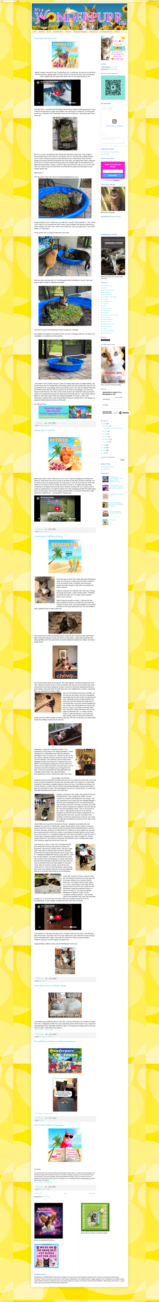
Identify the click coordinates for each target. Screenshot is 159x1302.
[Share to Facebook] (53, 423)
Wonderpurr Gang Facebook (111, 152)
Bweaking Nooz (58, 31)
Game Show (106, 310)
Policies (117, 31)
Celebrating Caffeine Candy (48, 536)
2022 (104, 447)
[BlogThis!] (50, 423)
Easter (104, 306)
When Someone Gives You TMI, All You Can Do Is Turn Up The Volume (116, 487)
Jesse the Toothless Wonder (111, 315)
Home (35, 31)
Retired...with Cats (108, 324)
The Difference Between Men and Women (55, 1041)
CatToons (68, 31)
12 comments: (40, 1034)
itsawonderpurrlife (108, 143)
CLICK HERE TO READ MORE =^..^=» (45, 1029)
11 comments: (40, 1117)
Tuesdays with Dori (106, 31)
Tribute (105, 328)
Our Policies (106, 469)
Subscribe (113, 175)
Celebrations (106, 301)
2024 (104, 423)
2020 (104, 453)
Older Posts (92, 1193)
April (105, 434)
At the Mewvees (107, 285)
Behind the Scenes (44, 531)
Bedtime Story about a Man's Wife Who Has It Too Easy (116, 504)
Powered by (109, 180)
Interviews (105, 312)
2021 (104, 450)
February (107, 439)
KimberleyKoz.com (108, 467)
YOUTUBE (106, 154)
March (106, 436)
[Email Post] (45, 423)
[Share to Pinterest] (55, 423)
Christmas (105, 303)
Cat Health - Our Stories (45, 1036)
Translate (114, 69)
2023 (104, 445)
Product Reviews (108, 319)
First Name (105, 405)
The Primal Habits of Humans (49, 1125)
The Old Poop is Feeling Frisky (113, 428)
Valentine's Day (107, 333)
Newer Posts (38, 1193)
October (106, 426)
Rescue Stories (43, 981)
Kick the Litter (94, 31)
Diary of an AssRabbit (80, 31)
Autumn (105, 288)
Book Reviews (107, 292)
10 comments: (40, 978)
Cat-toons (41, 1120)
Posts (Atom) (46, 1196)
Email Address (107, 399)
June (106, 431)
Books (49, 31)
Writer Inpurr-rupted (44, 430)
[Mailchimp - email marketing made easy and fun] (121, 414)
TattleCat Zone (107, 326)
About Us (41, 31)
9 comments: (39, 423)
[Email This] (49, 423)
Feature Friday (107, 308)
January (106, 442)
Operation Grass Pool (45, 38)
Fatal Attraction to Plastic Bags (50, 985)
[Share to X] (52, 423)
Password (112, 520)
